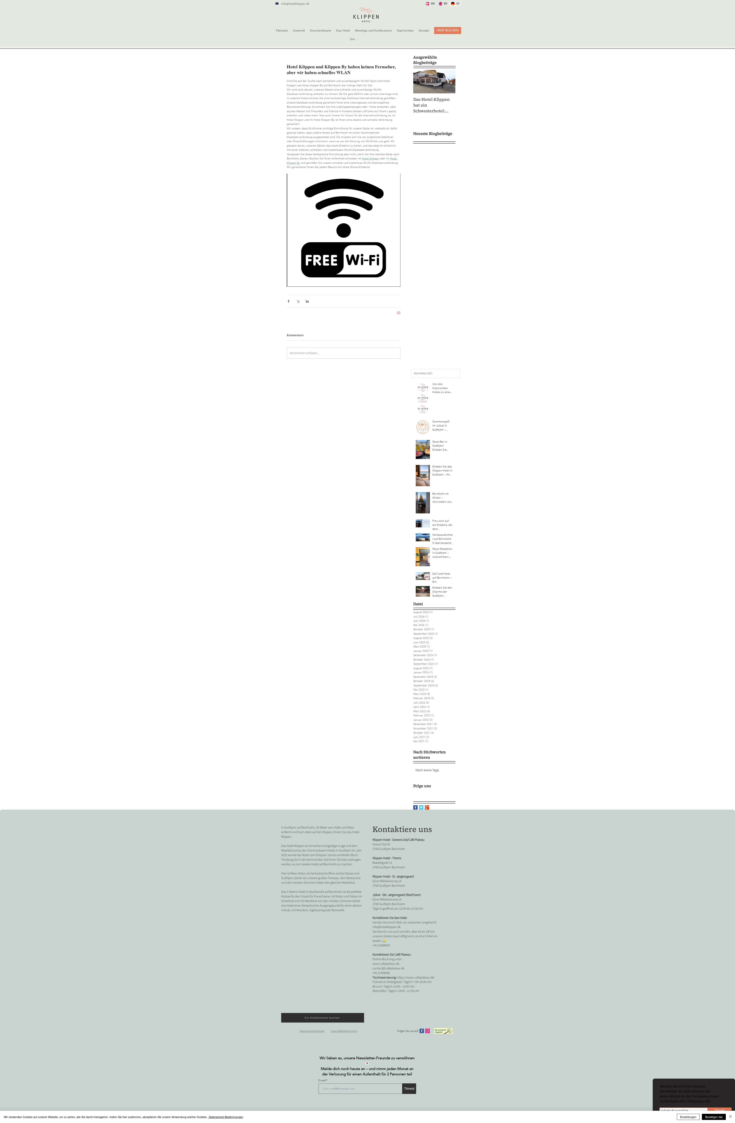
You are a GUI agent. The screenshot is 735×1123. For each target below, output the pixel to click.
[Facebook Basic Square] (415, 807)
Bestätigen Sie (714, 1117)
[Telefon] (277, 3)
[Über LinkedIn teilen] (307, 301)
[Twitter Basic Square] (421, 807)
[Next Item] (449, 82)
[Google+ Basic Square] (427, 807)
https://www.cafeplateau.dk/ (416, 977)
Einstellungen (688, 1117)
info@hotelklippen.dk (295, 4)
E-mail (322, 1080)
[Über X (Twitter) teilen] (298, 301)
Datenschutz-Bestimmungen (225, 1117)
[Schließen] (730, 1117)
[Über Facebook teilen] (288, 301)
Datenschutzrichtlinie (312, 1031)
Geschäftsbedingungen (344, 1031)
